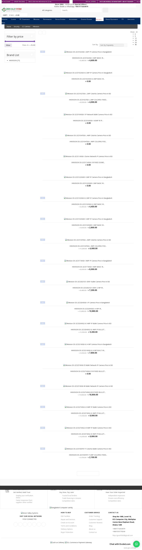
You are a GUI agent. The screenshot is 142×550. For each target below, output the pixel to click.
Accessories (73, 19)
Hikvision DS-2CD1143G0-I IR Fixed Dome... (88, 162)
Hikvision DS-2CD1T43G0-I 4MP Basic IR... (88, 267)
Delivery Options (67, 529)
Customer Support (95, 519)
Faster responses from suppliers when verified (24, 501)
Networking (47, 19)
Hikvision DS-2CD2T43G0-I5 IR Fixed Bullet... (88, 371)
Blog (90, 526)
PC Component (25, 19)
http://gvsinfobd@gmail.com (123, 535)
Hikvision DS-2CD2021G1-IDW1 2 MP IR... (88, 288)
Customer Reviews (95, 523)
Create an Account (67, 523)
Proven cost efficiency (116, 498)
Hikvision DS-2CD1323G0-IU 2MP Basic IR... (88, 204)
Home (9, 26)
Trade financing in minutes (71, 498)
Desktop (4, 19)
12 (136, 38)
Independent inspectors (116, 495)
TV (123, 19)
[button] (136, 544)
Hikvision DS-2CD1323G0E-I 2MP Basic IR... (88, 225)
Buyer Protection (67, 532)
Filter (8, 45)
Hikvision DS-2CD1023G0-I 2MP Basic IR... (88, 58)
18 (136, 40)
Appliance (130, 19)
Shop (3, 23)
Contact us (93, 532)
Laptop (13, 19)
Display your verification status (24, 496)
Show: (132, 32)
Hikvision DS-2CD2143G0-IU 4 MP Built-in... (88, 350)
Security (99, 19)
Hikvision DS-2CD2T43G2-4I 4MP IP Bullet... (88, 434)
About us (92, 529)
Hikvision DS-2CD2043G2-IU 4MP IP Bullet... (88, 330)
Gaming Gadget (86, 19)
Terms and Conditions (69, 526)
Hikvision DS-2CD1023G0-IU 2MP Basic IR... (88, 79)
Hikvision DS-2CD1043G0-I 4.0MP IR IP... (88, 121)
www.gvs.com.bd (130, 548)
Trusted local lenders (69, 495)
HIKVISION (13, 60)
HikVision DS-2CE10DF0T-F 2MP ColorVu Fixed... (88, 455)
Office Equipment (112, 19)
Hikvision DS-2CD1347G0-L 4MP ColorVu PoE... (88, 246)
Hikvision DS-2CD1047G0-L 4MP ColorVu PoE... (88, 142)
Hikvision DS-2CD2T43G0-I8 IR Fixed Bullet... (88, 392)
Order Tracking (94, 516)
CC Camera (26, 26)
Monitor (36, 19)
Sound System (60, 19)
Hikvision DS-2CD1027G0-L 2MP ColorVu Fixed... (88, 100)
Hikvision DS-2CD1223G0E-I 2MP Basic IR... (88, 183)
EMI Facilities (65, 516)
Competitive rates (68, 501)
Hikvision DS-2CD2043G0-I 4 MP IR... (88, 309)
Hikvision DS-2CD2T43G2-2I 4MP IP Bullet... (88, 413)
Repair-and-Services (68, 519)
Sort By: (95, 44)
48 (136, 44)
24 (136, 42)
